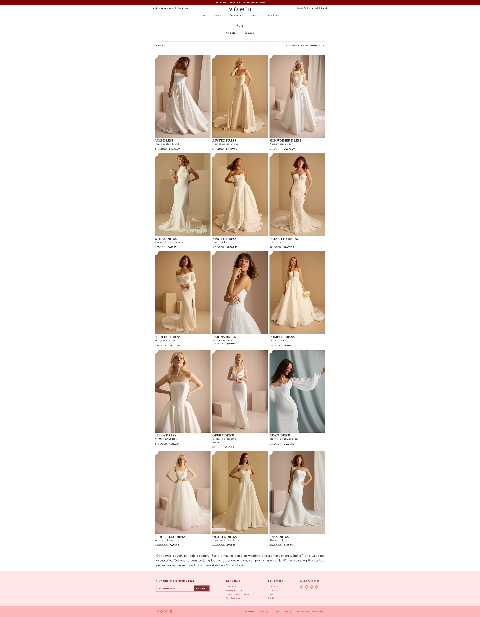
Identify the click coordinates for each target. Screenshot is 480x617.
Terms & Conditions (283, 611)
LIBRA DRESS (165, 435)
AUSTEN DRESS (224, 140)
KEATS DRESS (280, 435)
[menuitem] (204, 15)
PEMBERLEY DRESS (170, 536)
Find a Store (272, 15)
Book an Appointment (163, 8)
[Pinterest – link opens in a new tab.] (312, 587)
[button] (204, 15)
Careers (271, 594)
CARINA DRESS (224, 337)
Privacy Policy (265, 611)
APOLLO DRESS (224, 238)
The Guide (272, 598)
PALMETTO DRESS (284, 238)
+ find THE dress (248, 2)
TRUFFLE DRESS (167, 337)
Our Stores (183, 8)
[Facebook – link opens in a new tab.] (306, 587)
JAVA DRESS (164, 140)
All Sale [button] (230, 32)
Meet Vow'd (273, 587)
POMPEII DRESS (282, 337)
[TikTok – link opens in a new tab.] (316, 587)
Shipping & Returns (234, 590)
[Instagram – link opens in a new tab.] (302, 587)
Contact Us (231, 587)
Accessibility (250, 611)
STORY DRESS (166, 238)
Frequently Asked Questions (238, 594)
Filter (159, 45)
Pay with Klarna (233, 598)
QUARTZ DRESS (224, 536)
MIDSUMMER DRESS (285, 140)
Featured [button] (248, 32)
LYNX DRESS (279, 536)
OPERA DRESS (223, 435)
